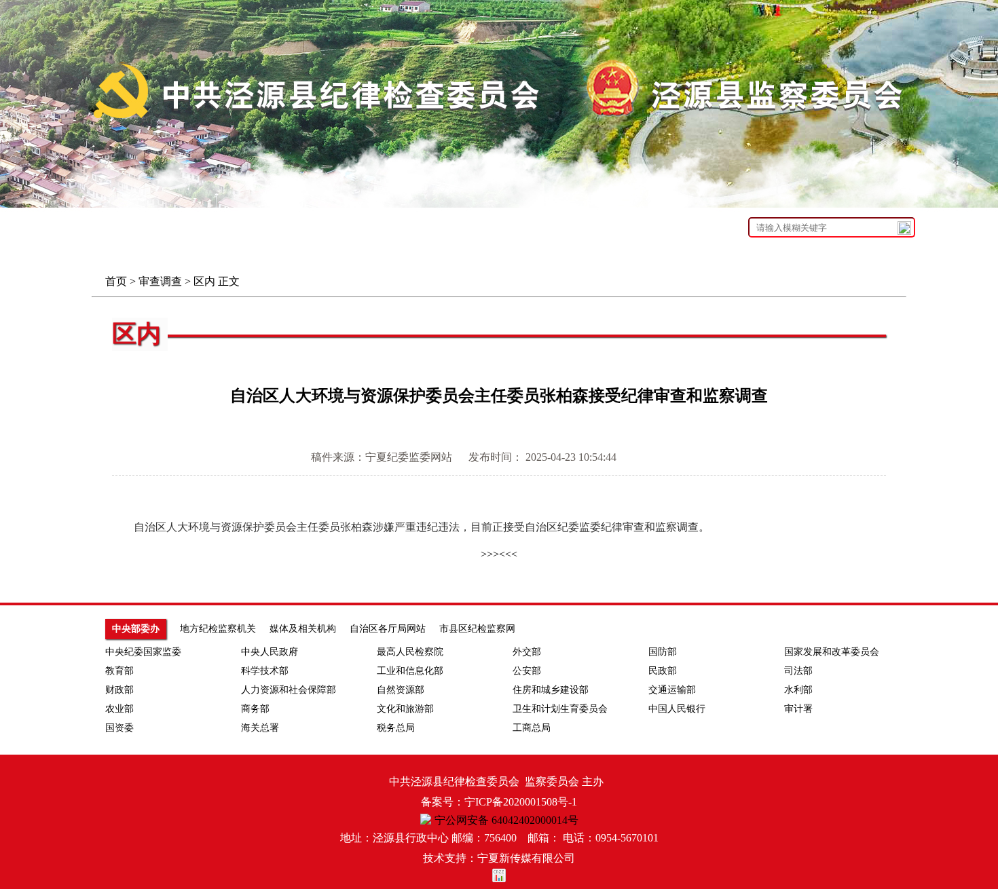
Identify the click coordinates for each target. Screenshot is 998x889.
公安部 (527, 671)
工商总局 (532, 728)
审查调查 (160, 281)
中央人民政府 (269, 652)
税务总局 (396, 728)
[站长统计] (499, 878)
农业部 (119, 709)
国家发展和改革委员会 (831, 652)
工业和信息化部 (410, 671)
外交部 (527, 652)
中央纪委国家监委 (143, 652)
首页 (116, 281)
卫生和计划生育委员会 (560, 709)
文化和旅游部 (405, 709)
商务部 (255, 709)
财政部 (119, 690)
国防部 (662, 652)
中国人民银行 (676, 709)
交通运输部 (672, 690)
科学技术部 (265, 671)
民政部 (662, 671)
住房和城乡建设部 (551, 690)
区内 (204, 281)
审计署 (798, 709)
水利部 (798, 690)
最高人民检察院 (410, 652)
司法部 (798, 671)
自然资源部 (400, 690)
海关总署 (260, 728)
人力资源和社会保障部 (288, 690)
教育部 (119, 671)
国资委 (119, 728)
